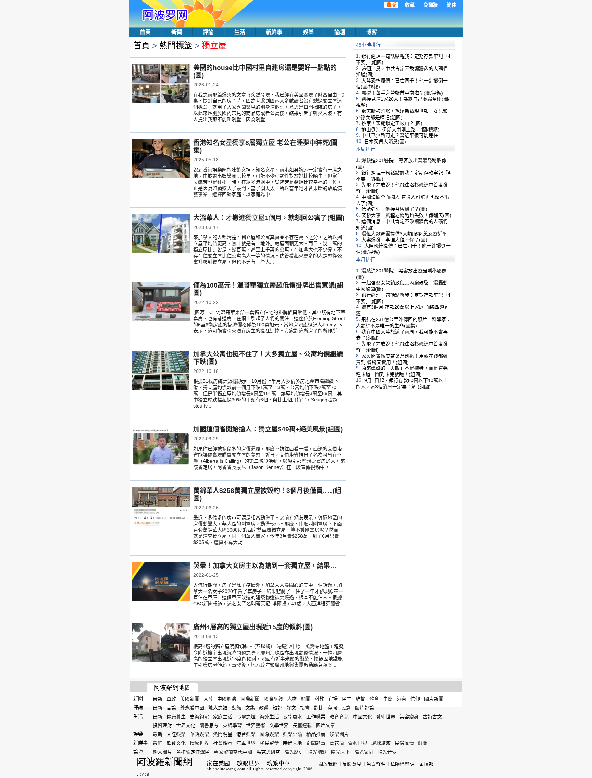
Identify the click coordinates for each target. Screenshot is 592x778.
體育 (374, 699)
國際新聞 (250, 699)
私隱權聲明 (402, 764)
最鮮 (157, 743)
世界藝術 (255, 725)
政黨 (264, 707)
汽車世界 (246, 743)
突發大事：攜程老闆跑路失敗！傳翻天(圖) (406, 215)
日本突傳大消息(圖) (385, 141)
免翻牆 (430, 5)
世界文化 (185, 725)
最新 (157, 699)
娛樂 (308, 32)
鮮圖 (423, 743)
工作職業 (315, 716)
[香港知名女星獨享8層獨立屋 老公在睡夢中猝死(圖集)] (161, 159)
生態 (388, 699)
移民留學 (269, 743)
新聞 (176, 32)
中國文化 (362, 716)
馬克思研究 (268, 752)
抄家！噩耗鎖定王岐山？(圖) (391, 123)
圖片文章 (325, 725)
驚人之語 (217, 707)
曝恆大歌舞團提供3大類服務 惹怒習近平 (404, 233)
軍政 (171, 699)
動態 (236, 707)
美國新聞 (189, 699)
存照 (332, 707)
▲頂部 (426, 764)
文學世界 (278, 725)
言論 (171, 707)
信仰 (415, 699)
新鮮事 (274, 32)
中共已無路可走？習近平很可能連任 (399, 135)
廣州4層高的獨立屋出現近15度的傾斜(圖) (253, 627)
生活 (239, 32)
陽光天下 (340, 752)
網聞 (305, 699)
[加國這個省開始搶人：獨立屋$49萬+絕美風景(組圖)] (161, 446)
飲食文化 (176, 743)
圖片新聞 (433, 699)
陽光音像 (387, 752)
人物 (292, 699)
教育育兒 (339, 716)
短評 (277, 707)
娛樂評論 (292, 734)
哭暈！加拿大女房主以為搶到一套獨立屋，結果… (264, 565)
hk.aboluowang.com (226, 769)
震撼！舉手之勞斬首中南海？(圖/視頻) (402, 93)
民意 (346, 707)
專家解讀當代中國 (233, 752)
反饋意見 (351, 764)
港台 (401, 699)
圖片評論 (364, 707)
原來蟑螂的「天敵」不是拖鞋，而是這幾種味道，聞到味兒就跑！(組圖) (402, 371)
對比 (318, 707)
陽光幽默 (317, 752)
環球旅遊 (381, 743)
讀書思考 (209, 725)
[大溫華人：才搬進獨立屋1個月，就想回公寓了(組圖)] (161, 234)
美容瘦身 (409, 716)
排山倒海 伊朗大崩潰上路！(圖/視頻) (400, 129)
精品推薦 (315, 734)
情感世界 (199, 743)
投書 (305, 707)
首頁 (145, 32)
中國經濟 (226, 699)
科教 (319, 699)
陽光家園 (363, 752)
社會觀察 (222, 743)
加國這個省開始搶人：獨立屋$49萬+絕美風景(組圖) (268, 429)
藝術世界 (385, 716)
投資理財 (162, 725)
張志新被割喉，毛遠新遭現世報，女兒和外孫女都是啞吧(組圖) (402, 114)
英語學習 (232, 725)
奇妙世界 (357, 743)
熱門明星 (222, 734)
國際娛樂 (269, 734)
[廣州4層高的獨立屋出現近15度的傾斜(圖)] (161, 643)
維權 (360, 699)
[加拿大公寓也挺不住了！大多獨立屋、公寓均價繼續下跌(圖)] (161, 371)
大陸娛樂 (176, 734)
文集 (250, 707)
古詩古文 (432, 716)
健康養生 (176, 716)
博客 (371, 32)
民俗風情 (404, 743)
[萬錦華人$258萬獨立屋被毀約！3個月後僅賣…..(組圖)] (161, 507)
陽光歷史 (294, 752)
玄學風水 (292, 716)
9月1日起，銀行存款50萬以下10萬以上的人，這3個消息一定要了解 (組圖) (402, 383)
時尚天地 (292, 743)
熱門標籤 (175, 45)
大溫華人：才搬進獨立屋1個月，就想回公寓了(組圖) (268, 217)
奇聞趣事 (315, 743)
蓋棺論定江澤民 (193, 752)
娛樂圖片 (339, 734)
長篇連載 (302, 725)
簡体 (451, 5)
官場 (333, 699)
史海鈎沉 (199, 716)
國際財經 (273, 699)
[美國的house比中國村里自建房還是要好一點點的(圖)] (161, 84)
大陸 (208, 699)
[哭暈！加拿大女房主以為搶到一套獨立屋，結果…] (161, 582)
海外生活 (269, 716)
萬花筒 (337, 743)
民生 (347, 699)
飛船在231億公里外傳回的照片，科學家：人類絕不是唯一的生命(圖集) (403, 322)
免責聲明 (375, 764)
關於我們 (327, 764)
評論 (208, 32)
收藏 (410, 5)
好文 (291, 707)
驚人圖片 (162, 752)
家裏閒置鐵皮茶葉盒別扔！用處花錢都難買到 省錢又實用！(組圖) (402, 359)
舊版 (391, 5)
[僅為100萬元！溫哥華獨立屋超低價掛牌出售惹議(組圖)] (161, 302)
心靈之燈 (246, 716)
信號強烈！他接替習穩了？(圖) (394, 209)
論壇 (339, 32)
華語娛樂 (199, 734)
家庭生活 (222, 716)
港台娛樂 (246, 734)
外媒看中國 (192, 707)
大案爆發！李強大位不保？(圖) (394, 239)
